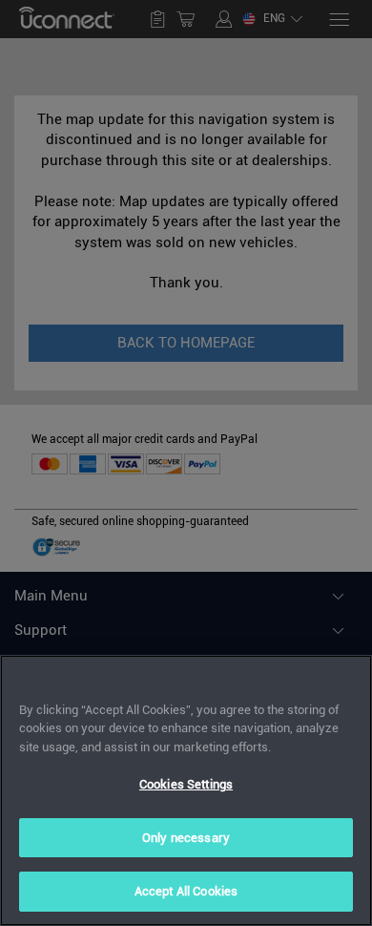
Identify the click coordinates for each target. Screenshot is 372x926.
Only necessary (186, 838)
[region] (186, 790)
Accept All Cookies (186, 891)
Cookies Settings (186, 784)
